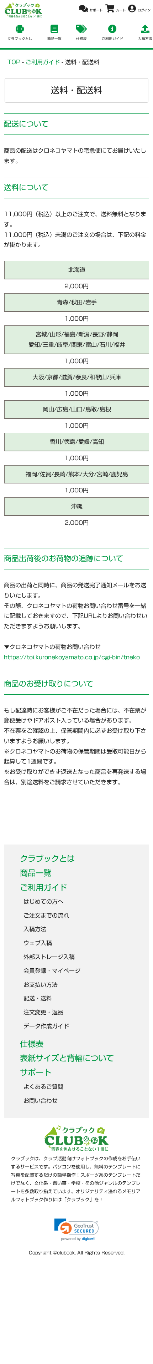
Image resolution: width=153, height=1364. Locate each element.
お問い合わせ (40, 1101)
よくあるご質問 (43, 1087)
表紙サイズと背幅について (67, 1058)
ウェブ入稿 (37, 943)
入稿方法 (34, 929)
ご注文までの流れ (46, 915)
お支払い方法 (40, 985)
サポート (35, 1072)
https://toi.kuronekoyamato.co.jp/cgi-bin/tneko (72, 657)
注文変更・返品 (43, 1012)
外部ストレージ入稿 (49, 957)
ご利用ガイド (43, 887)
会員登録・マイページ (51, 971)
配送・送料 (37, 998)
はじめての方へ (43, 901)
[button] (76, 1229)
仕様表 (31, 1044)
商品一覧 (35, 873)
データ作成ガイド (46, 1026)
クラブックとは (47, 859)
